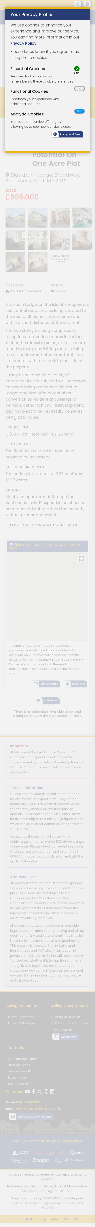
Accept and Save (70, 134)
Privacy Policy (23, 43)
